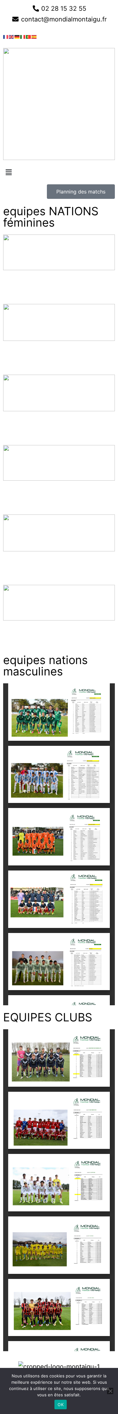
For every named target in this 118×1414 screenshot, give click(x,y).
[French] (6, 36)
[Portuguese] (28, 36)
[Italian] (23, 36)
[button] (59, 172)
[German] (17, 36)
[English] (11, 36)
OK (61, 1404)
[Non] (110, 1391)
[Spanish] (34, 36)
